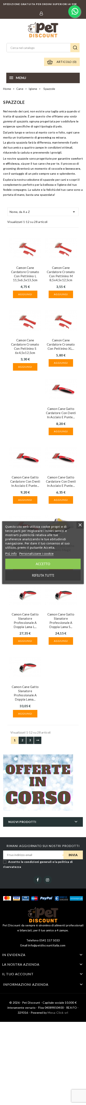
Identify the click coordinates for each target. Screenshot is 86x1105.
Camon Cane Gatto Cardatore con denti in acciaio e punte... (61, 413)
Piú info (11, 553)
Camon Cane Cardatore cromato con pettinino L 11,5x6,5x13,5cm (25, 274)
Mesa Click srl (58, 1012)
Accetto (43, 564)
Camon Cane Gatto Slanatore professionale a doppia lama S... (60, 620)
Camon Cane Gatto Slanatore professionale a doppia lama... (25, 693)
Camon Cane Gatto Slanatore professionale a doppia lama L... (25, 620)
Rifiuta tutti (43, 575)
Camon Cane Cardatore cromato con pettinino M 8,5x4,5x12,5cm (61, 274)
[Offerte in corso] (38, 782)
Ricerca (75, 47)
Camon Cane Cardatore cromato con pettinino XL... (61, 344)
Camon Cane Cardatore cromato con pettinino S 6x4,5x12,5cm (25, 346)
